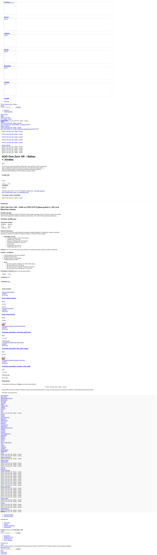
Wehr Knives (4, 400)
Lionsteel (3, 430)
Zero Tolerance (5, 395)
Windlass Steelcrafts (6, 457)
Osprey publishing (5, 470)
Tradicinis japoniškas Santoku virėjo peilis (16, 366)
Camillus (3, 448)
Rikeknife (3, 419)
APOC (2, 452)
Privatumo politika (8, 514)
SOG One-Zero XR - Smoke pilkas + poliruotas (13, 124)
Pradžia (3, 121)
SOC (2, 411)
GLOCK (6, 17)
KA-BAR (6, 98)
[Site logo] (9, 105)
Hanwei (3, 439)
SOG (3, 163)
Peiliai (6, 121)
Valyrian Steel (4, 461)
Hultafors (3, 436)
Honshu (3, 438)
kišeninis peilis (9, 192)
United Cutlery (4, 405)
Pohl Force (3, 422)
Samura (3, 416)
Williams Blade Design (7, 398)
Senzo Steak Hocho (8, 314)
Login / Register (8, 540)
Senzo (3, 301)
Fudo (3, 335)
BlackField (7, 66)
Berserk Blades (5, 450)
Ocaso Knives (4, 425)
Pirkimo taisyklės (8, 516)
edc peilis (36, 191)
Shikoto (3, 414)
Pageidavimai (7, 527)
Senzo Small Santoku (9, 298)
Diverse (3, 503)
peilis (14, 192)
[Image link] (10, 13)
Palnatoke (3, 469)
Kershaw (3, 432)
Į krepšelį (5, 185)
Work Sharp (4, 397)
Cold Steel (3, 447)
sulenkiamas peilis (24, 192)
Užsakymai (7, 522)
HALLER (6, 50)
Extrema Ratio (4, 498)
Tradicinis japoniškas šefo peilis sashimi (15, 348)
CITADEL (6, 82)
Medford (3, 429)
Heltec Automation (5, 486)
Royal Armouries (5, 417)
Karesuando (4, 435)
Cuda (2, 444)
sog (18, 192)
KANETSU (7, 33)
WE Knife (3, 401)
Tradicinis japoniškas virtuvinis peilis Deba (16, 332)
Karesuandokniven (5, 433)
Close (2, 531)
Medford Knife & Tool (6, 427)
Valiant (2, 404)
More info (3, 547)
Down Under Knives (6, 442)
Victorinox (3, 402)
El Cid (2, 441)
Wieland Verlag (5, 460)
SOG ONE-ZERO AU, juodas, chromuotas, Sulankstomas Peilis (17, 129)
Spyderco (3, 408)
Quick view (5, 295)
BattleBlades (4, 451)
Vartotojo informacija (9, 525)
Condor (3, 445)
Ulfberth (3, 407)
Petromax (3, 423)
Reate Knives (4, 420)
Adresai (6, 524)
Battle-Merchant (5, 508)
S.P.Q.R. (3, 467)
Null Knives (4, 426)
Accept (8, 547)
